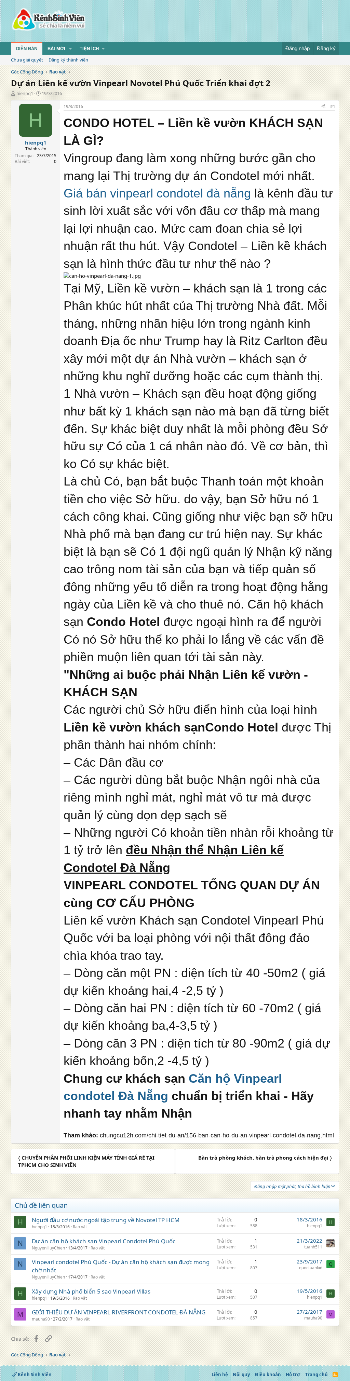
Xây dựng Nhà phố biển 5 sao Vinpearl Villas (91, 1291)
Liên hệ (220, 1374)
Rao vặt (80, 1227)
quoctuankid (310, 1268)
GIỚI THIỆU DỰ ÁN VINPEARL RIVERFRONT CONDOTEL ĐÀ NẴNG (118, 1312)
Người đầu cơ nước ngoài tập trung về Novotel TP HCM (105, 1220)
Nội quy (241, 1374)
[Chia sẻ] (323, 107)
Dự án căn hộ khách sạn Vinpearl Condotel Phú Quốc (103, 1241)
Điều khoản (268, 1374)
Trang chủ (316, 1374)
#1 (332, 106)
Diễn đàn (26, 48)
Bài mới (56, 48)
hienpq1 (24, 93)
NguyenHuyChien (48, 1248)
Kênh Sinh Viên (34, 1374)
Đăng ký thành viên (68, 60)
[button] (70, 49)
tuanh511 (313, 1247)
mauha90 (41, 1319)
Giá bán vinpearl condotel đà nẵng (157, 193)
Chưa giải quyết (27, 60)
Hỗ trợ (293, 1374)
